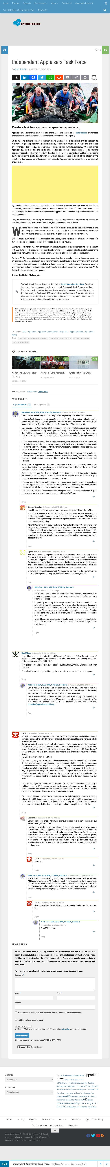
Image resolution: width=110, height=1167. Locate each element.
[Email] (68, 77)
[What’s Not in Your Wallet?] (83, 362)
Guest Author (20, 69)
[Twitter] (93, 1136)
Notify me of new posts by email (30, 1020)
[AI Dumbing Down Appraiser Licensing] (26, 362)
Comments (23, 404)
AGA (62, 1075)
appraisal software (87, 1090)
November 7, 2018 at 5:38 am (53, 859)
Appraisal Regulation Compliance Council (76, 1086)
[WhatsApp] (50, 77)
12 (99, 50)
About (53, 3)
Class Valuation (81, 1093)
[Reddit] (59, 77)
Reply (24, 502)
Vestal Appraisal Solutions (72, 284)
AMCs (68, 1096)
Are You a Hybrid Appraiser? (53, 372)
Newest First (32, 392)
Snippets (27, 3)
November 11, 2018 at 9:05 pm (81, 876)
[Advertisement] (56, 35)
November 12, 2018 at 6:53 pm (54, 925)
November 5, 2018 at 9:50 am (45, 653)
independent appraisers (21, 342)
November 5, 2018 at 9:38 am (74, 412)
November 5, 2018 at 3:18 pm (56, 507)
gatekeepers (81, 133)
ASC (76, 1083)
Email (59, 993)
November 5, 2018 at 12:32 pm (40, 733)
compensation (76, 1096)
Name (18, 993)
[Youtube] (98, 1136)
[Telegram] (42, 77)
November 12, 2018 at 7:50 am (53, 903)
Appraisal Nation (69, 1103)
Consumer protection (68, 1093)
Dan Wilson (26, 653)
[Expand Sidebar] (4, 50)
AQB (94, 1107)
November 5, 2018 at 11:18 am (81, 685)
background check (77, 1107)
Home (5, 3)
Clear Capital (88, 1107)
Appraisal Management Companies (53, 331)
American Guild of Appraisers (72, 1100)
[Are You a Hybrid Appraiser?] (55, 362)
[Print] (85, 77)
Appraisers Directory (84, 3)
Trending (15, 3)
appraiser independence (81, 338)
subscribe (65, 1029)
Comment (19, 975)
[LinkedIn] (25, 77)
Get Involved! (40, 3)
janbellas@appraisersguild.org (41, 704)
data (62, 1089)
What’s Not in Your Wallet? (80, 372)
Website (18, 1003)
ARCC (70, 1090)
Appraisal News (76, 331)
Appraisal (32, 331)
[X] (16, 77)
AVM (69, 1107)
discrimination (69, 1083)
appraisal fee (76, 1090)
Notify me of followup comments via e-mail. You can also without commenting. (51, 1029)
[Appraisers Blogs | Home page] (25, 23)
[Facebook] (33, 77)
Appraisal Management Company (60, 338)
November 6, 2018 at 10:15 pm (53, 552)
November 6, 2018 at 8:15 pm (49, 818)
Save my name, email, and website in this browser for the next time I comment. (49, 1013)
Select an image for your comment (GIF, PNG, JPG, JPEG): (38, 1040)
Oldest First (43, 392)
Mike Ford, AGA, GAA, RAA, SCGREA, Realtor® (41, 412)
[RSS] (103, 1136)
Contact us (67, 3)
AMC (24, 331)
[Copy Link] (76, 77)
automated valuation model (74, 1076)
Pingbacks (43, 404)
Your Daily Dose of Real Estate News (18, 10)
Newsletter (42, 10)
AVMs (66, 1090)
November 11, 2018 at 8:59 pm (47, 591)
